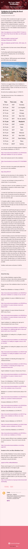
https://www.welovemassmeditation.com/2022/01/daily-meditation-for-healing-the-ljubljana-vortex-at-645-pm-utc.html (14, 353)
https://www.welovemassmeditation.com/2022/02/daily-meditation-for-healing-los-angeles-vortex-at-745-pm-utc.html (14, 341)
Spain (11, 486)
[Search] (26, 3)
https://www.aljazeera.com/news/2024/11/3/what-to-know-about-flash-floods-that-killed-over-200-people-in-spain (14, 34)
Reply (8, 500)
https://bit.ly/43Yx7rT (6, 171)
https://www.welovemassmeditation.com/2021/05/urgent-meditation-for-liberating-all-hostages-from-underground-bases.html (14, 365)
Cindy (8, 492)
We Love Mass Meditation (14, 3)
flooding (6, 486)
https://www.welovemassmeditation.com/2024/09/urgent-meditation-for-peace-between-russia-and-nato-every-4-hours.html (14, 317)
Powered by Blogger (15, 543)
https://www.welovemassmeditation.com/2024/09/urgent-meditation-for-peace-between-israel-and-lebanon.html (14, 305)
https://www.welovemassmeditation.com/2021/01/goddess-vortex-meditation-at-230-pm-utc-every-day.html (13, 415)
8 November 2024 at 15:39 (15, 492)
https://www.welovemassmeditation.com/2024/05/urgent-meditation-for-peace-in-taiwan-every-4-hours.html (14, 376)
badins (17, 546)
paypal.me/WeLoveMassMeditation (9, 462)
